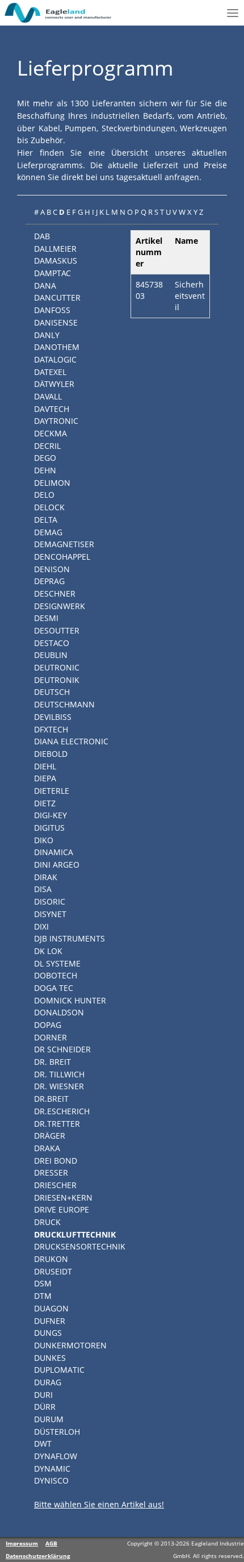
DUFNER (49, 1320)
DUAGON (51, 1308)
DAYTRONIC (56, 420)
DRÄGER (49, 1135)
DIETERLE (51, 790)
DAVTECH (51, 408)
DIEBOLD (51, 753)
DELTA (45, 519)
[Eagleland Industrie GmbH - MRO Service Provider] (59, 13)
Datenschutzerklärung (38, 1556)
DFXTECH (51, 729)
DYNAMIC (52, 1468)
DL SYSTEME (57, 963)
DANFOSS (52, 310)
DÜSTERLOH (57, 1431)
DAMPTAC (52, 273)
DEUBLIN (51, 654)
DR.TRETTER (57, 1123)
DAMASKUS (55, 260)
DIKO (43, 840)
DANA (45, 285)
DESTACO (51, 643)
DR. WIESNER (59, 1086)
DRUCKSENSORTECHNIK (79, 1246)
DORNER (50, 1037)
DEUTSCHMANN (64, 704)
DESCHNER (54, 593)
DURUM (49, 1419)
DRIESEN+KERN (63, 1197)
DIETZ (45, 803)
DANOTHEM (56, 346)
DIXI (41, 926)
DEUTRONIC (56, 667)
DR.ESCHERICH (62, 1111)
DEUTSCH (52, 691)
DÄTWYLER (54, 383)
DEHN (45, 470)
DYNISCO (51, 1480)
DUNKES (50, 1357)
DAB (42, 236)
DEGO (45, 457)
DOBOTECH (55, 975)
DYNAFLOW (55, 1456)
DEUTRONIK (56, 679)
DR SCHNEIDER (62, 1049)
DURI (43, 1394)
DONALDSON (59, 1012)
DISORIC (49, 901)
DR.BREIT (51, 1098)
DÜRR (45, 1406)
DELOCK (49, 507)
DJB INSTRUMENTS (69, 938)
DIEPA (45, 778)
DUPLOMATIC (59, 1369)
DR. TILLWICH (59, 1074)
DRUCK (47, 1222)
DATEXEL (50, 371)
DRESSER (51, 1172)
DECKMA (50, 433)
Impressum (22, 1543)
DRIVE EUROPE (61, 1209)
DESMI (46, 618)
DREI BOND (55, 1160)
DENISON (52, 569)
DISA (43, 889)
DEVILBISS (52, 716)
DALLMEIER (55, 248)
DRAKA (47, 1148)
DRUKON (51, 1258)
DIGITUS (49, 827)
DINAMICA (53, 852)
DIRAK (45, 877)
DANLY (47, 335)
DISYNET (50, 914)
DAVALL (48, 396)
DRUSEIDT (53, 1271)
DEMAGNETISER (64, 544)
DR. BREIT (52, 1061)
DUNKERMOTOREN (70, 1345)
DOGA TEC (53, 987)
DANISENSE (56, 322)
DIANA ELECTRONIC (71, 741)
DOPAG (47, 1024)
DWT (43, 1443)
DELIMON (52, 482)
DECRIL (47, 445)
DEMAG (48, 532)
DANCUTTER (57, 297)
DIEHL (45, 766)
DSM (43, 1283)
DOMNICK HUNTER (70, 1000)
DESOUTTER (56, 630)
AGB (51, 1543)
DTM (43, 1295)
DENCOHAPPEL (62, 556)
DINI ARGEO (56, 864)
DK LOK (48, 950)
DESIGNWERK (59, 606)
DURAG (47, 1382)
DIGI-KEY (50, 815)
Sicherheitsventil (190, 296)
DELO (44, 494)
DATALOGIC (55, 359)
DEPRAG (49, 581)
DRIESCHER (55, 1185)
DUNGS (48, 1332)
